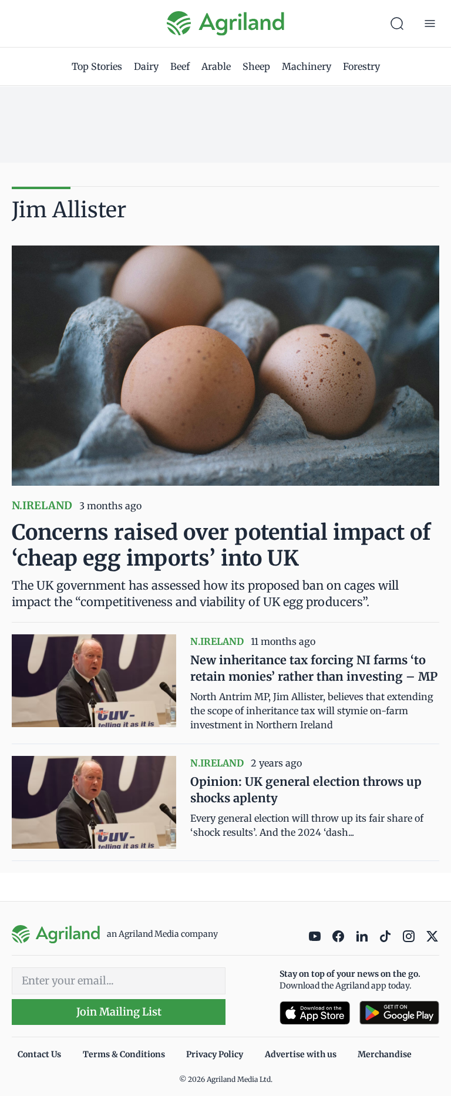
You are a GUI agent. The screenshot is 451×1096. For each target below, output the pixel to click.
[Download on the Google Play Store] (399, 1013)
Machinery (306, 66)
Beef (180, 66)
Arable (216, 66)
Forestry (361, 66)
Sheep (256, 66)
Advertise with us (300, 1054)
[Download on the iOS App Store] (315, 1013)
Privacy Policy (214, 1054)
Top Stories (97, 66)
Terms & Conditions (124, 1054)
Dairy (146, 66)
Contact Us (39, 1054)
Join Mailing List (118, 1011)
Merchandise (385, 1054)
